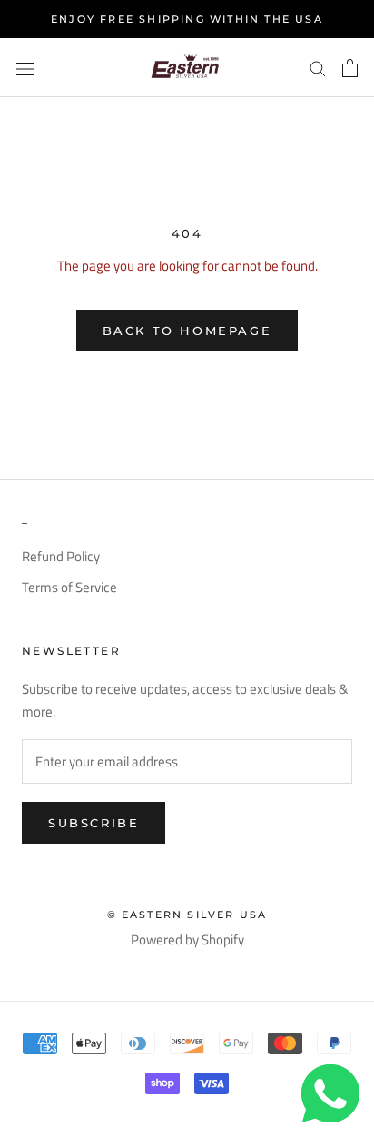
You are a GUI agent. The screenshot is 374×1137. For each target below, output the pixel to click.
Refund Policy (61, 557)
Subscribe (93, 823)
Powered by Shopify (187, 939)
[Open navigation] (25, 67)
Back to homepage (187, 330)
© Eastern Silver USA (187, 914)
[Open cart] (350, 68)
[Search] (318, 68)
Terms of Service (69, 588)
